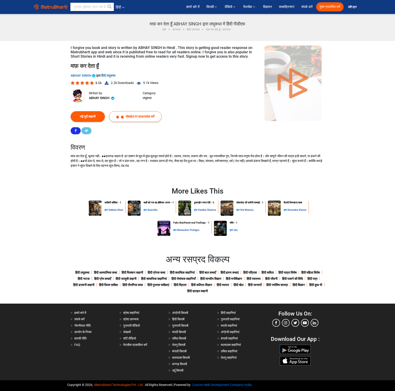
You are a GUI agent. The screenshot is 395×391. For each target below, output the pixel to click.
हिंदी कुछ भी (315, 285)
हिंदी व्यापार (223, 285)
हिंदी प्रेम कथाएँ (102, 278)
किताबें (210, 6)
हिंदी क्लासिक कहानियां (182, 272)
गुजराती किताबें (180, 325)
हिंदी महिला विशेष (310, 272)
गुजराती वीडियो (131, 325)
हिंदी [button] (118, 7)
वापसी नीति (80, 338)
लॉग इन (352, 7)
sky (236, 230)
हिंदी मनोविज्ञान (234, 278)
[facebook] (276, 323)
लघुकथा (147, 98)
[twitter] (295, 323)
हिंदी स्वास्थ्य (254, 278)
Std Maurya (247, 209)
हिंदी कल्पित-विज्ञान (201, 285)
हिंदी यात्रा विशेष (287, 272)
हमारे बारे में (193, 6)
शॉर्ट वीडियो (129, 338)
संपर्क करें (307, 6)
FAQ (77, 345)
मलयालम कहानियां (231, 345)
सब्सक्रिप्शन (286, 6)
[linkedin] (314, 323)
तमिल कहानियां (229, 351)
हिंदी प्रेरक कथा (156, 272)
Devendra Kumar (297, 209)
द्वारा (106, 209)
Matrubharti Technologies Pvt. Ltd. (119, 385)
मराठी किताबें (179, 332)
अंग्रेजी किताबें (180, 313)
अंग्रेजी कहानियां (230, 332)
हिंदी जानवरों (255, 285)
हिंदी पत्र (312, 278)
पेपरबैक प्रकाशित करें (135, 345)
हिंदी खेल (238, 285)
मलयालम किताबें (181, 357)
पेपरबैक (248, 6)
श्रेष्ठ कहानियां (131, 313)
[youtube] (305, 323)
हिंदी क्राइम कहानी (197, 291)
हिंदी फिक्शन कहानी (132, 272)
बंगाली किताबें (179, 351)
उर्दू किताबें (177, 370)
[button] (110, 7)
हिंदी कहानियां (228, 313)
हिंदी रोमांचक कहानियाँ (183, 278)
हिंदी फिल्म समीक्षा (108, 285)
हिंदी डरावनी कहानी (83, 285)
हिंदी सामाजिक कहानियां (154, 278)
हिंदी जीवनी (271, 278)
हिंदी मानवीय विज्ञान (210, 278)
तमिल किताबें (179, 338)
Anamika (152, 209)
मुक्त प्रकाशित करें (330, 6)
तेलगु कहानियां (229, 357)
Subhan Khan (115, 209)
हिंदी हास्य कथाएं (230, 272)
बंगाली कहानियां (229, 338)
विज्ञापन (267, 6)
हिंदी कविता (268, 272)
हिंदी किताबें (178, 319)
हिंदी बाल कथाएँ (207, 272)
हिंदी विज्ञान (299, 285)
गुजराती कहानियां (230, 319)
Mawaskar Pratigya (188, 230)
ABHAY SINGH (81, 75)
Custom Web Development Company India (221, 385)
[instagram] (286, 323)
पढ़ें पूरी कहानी (88, 116)
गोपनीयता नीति (82, 325)
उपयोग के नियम (82, 332)
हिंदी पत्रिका (250, 272)
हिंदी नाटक (84, 278)
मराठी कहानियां (229, 325)
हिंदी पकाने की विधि (292, 278)
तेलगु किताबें (178, 345)
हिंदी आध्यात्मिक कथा (105, 272)
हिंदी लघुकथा (108, 75)
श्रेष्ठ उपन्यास (131, 319)
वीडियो (229, 6)
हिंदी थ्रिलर (180, 285)
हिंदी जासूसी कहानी (126, 278)
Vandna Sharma (207, 209)
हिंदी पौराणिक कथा (133, 285)
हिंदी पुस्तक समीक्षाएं (158, 285)
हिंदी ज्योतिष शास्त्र (277, 285)
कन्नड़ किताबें (179, 364)
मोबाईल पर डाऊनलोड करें (140, 116)
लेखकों (127, 332)
